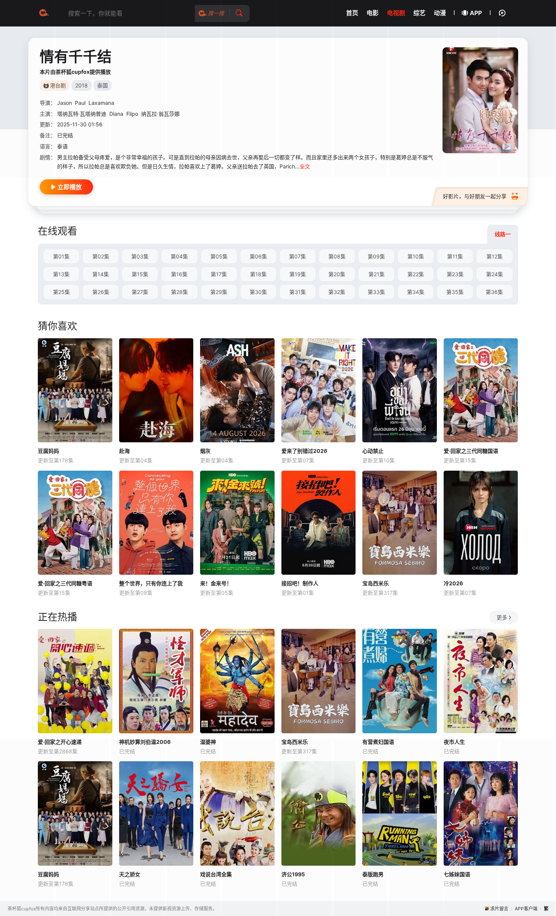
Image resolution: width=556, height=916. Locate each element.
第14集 (100, 274)
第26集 (100, 292)
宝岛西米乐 (375, 583)
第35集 (455, 292)
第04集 (179, 256)
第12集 (494, 256)
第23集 (455, 274)
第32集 (336, 292)
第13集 (61, 274)
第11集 (455, 256)
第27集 (140, 292)
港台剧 (58, 85)
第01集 (61, 256)
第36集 (494, 292)
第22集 (415, 274)
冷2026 (453, 583)
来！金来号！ (216, 583)
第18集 (258, 274)
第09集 (376, 256)
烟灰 (205, 451)
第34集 (415, 292)
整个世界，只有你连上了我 (151, 583)
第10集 (415, 256)
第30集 (258, 292)
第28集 (179, 292)
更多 (502, 617)
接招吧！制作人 (299, 583)
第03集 (140, 256)
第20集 (336, 274)
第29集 (218, 292)
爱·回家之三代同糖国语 (471, 451)
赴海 (124, 451)
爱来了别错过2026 (304, 451)
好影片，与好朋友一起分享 (474, 196)
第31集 (297, 292)
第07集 (297, 256)
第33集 (376, 292)
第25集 (61, 292)
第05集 (219, 256)
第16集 (179, 274)
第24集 (494, 274)
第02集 (100, 256)
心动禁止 (373, 451)
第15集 (140, 274)
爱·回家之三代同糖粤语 (65, 583)
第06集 (258, 256)
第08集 (337, 256)
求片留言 (499, 908)
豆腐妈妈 (48, 451)
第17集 (219, 274)
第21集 (376, 274)
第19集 (297, 274)
